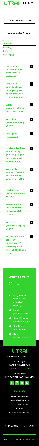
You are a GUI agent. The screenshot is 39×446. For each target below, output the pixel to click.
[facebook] (12, 383)
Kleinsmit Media (29, 440)
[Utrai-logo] (11, 2)
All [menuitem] (4, 40)
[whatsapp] (27, 383)
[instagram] (17, 383)
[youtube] (22, 383)
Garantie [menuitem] (7, 43)
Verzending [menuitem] (8, 55)
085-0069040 (24, 368)
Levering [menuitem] (7, 47)
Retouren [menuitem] (7, 51)
